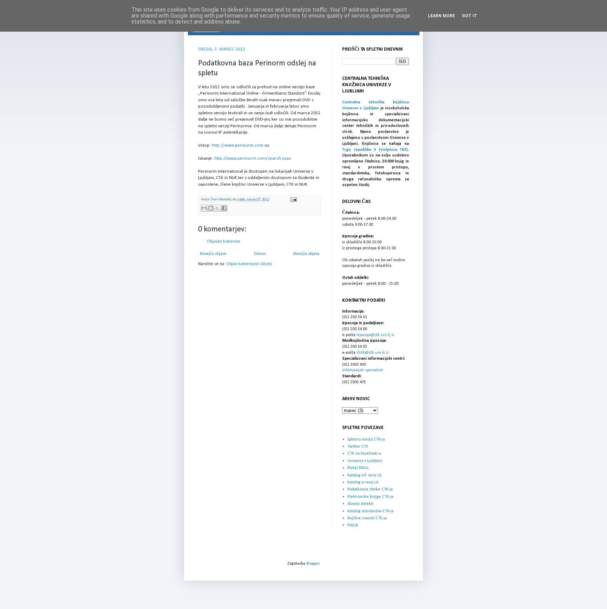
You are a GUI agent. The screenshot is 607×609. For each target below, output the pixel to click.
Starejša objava (306, 254)
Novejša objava (213, 254)
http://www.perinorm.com (237, 145)
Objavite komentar (223, 241)
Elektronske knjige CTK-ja (370, 497)
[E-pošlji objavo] (293, 199)
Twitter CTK (357, 446)
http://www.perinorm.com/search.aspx (252, 158)
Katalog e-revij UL (363, 482)
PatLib (352, 525)
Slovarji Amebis (360, 504)
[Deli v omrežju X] (217, 208)
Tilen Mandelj (221, 199)
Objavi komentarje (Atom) (249, 264)
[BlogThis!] (210, 208)
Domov (260, 254)
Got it (469, 15)
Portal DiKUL (358, 468)
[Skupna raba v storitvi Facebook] (224, 208)
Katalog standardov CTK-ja (370, 511)
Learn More (441, 15)
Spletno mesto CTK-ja (366, 439)
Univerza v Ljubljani (364, 461)
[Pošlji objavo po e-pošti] (204, 208)
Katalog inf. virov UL (364, 475)
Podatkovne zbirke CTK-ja (370, 489)
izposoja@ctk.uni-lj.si (375, 335)
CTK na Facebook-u (364, 453)
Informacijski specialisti (362, 370)
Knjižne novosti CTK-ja (367, 518)
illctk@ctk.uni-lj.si (373, 353)
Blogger (312, 564)
